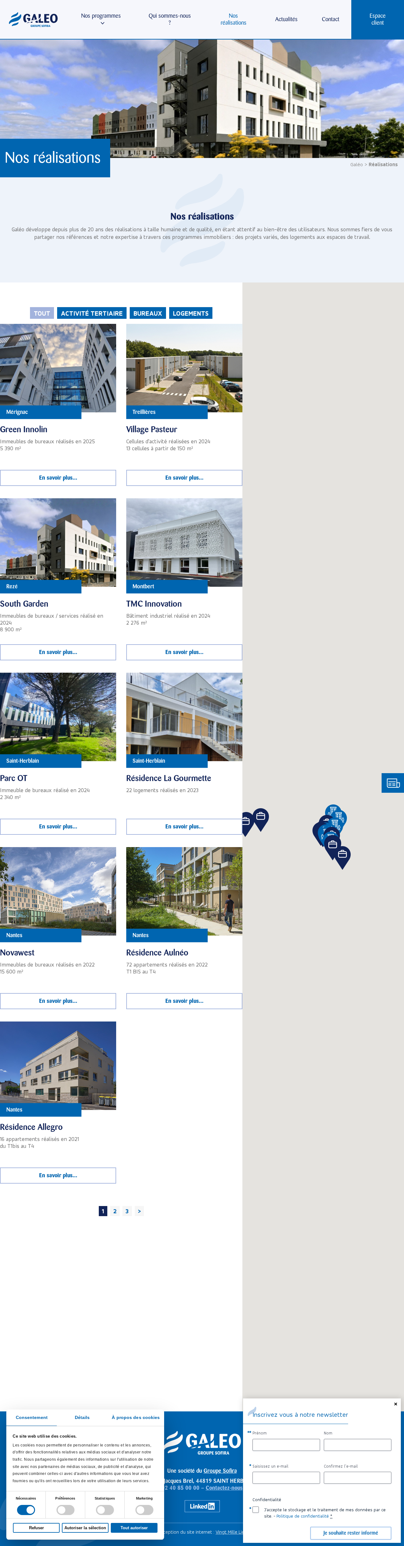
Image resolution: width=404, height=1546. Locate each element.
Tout (42, 313)
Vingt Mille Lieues (234, 1532)
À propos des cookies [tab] (136, 1417)
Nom (328, 1433)
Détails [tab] (82, 1417)
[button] (342, 858)
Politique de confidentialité (302, 1516)
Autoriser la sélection (85, 1527)
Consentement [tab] (32, 1417)
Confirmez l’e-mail (341, 1466)
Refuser (36, 1527)
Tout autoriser (134, 1527)
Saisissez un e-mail (270, 1466)
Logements (191, 313)
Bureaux (148, 313)
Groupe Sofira (220, 1471)
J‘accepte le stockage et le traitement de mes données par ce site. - (325, 1513)
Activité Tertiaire (92, 313)
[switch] (65, 1510)
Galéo (356, 164)
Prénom (259, 1433)
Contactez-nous (224, 1487)
